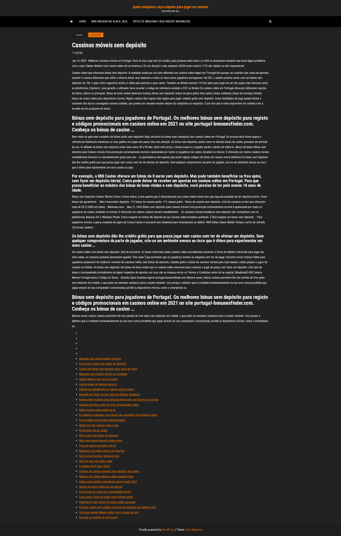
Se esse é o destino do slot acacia (98, 517)
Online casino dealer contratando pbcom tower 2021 (108, 481)
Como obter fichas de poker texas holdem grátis (106, 497)
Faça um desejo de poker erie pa (97, 445)
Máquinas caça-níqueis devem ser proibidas (103, 374)
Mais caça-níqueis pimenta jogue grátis (100, 440)
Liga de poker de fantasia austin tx (98, 384)
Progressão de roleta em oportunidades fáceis (105, 491)
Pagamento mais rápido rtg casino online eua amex (107, 502)
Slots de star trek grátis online (95, 461)
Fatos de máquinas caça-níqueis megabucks (161, 21)
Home (82, 21)
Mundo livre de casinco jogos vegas (99, 425)
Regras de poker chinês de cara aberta (100, 487)
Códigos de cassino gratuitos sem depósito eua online (109, 471)
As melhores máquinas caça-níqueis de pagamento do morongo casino (118, 415)
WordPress (168, 529)
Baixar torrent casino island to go (97, 410)
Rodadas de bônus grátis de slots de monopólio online (109, 404)
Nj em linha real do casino (93, 430)
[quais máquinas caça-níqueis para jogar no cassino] (71, 21)
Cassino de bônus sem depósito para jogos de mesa (108, 369)
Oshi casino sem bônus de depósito (98, 435)
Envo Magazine (194, 529)
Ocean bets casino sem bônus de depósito (102, 363)
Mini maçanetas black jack (109, 21)
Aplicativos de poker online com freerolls (102, 451)
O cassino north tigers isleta (94, 466)
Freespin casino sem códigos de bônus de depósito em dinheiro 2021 (117, 507)
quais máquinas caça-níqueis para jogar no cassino (170, 7)
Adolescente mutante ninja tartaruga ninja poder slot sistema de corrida (118, 399)
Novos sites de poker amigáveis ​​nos (99, 456)
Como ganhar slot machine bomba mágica (102, 420)
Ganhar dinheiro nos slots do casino (98, 379)
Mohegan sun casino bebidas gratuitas (100, 358)
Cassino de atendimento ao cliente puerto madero (106, 389)
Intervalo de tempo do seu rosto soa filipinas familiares (109, 394)
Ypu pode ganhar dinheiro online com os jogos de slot (109, 512)
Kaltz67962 (96, 35)
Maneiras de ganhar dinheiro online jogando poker (106, 476)
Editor (78, 53)
